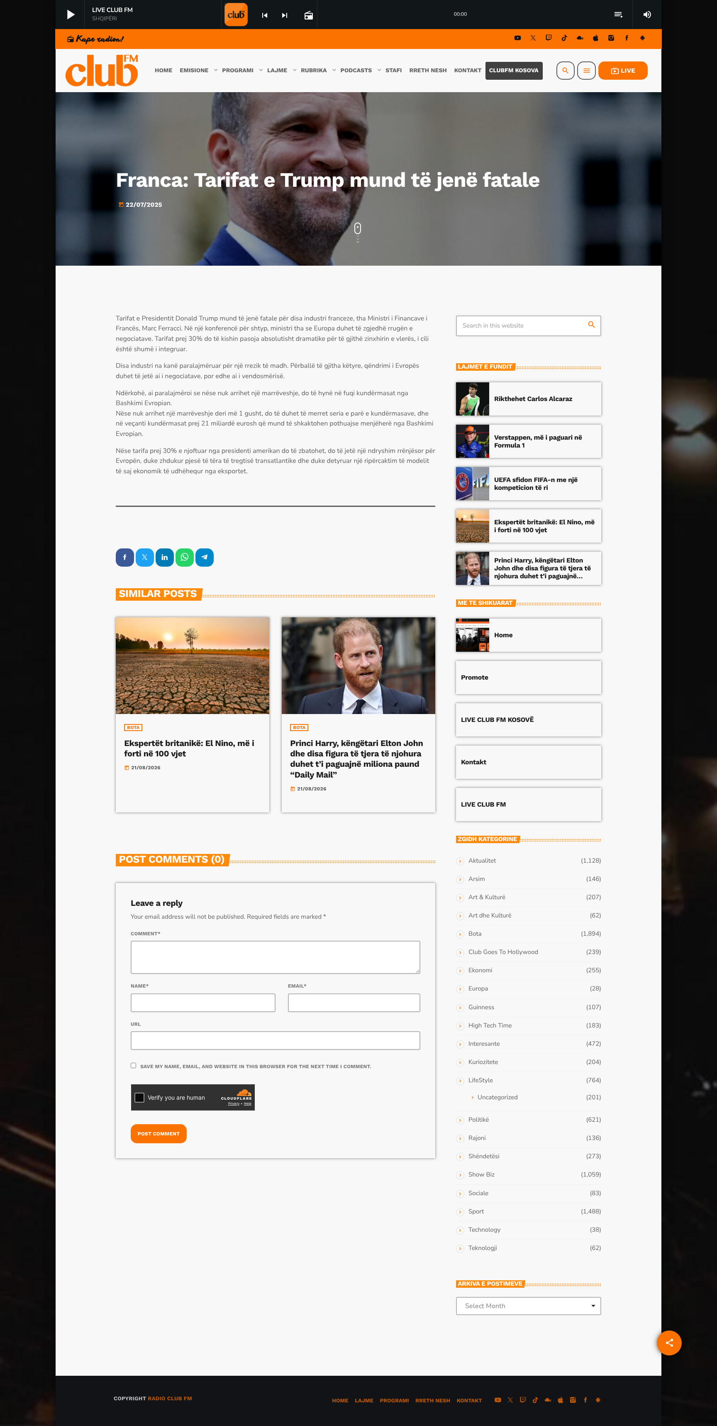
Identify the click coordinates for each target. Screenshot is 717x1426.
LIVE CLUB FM (483, 804)
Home (503, 635)
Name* (140, 986)
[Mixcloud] (580, 39)
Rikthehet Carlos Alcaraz (533, 399)
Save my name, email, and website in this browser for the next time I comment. (255, 1066)
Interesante (484, 1044)
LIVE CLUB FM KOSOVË (497, 720)
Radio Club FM (170, 1399)
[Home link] (102, 70)
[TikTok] (564, 39)
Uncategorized (498, 1097)
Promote (474, 677)
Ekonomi (480, 970)
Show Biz (481, 1175)
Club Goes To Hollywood (503, 952)
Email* (297, 986)
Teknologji (482, 1248)
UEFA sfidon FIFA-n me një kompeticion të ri (536, 484)
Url (136, 1024)
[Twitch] (549, 39)
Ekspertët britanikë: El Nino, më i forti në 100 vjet (544, 526)
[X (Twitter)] (533, 39)
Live (623, 70)
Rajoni (477, 1138)
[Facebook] (627, 39)
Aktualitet (482, 861)
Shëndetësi (484, 1156)
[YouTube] (518, 39)
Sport (476, 1212)
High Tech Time (490, 1026)
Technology (484, 1230)
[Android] (642, 39)
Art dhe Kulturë (490, 916)
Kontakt (473, 762)
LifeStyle (480, 1080)
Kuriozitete (483, 1062)
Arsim (476, 879)
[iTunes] (596, 39)
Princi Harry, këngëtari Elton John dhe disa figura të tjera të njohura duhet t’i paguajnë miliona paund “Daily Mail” (356, 759)
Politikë (478, 1120)
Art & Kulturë (486, 897)
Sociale (478, 1193)
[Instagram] (611, 39)
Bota (133, 727)
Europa (478, 989)
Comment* (146, 934)
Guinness (481, 1007)
